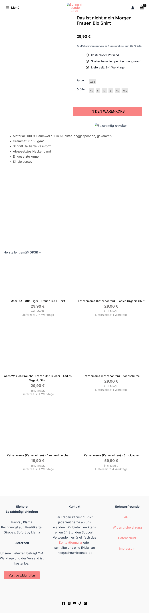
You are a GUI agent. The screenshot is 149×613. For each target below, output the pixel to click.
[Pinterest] (85, 603)
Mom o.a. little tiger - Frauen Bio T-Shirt (38, 301)
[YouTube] (74, 603)
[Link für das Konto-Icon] (132, 7)
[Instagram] (69, 603)
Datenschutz (127, 538)
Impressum (127, 548)
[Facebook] (63, 603)
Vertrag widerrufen (22, 575)
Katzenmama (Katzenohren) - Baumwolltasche (38, 455)
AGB (127, 517)
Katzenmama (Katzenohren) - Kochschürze (111, 376)
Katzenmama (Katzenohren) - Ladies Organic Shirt (111, 301)
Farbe (80, 80)
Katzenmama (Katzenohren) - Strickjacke (111, 455)
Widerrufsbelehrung (127, 527)
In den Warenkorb (108, 111)
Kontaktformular (70, 542)
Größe (80, 89)
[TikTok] (80, 603)
